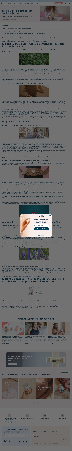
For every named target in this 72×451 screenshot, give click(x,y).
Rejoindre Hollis (41, 228)
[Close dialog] (50, 215)
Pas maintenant (41, 235)
